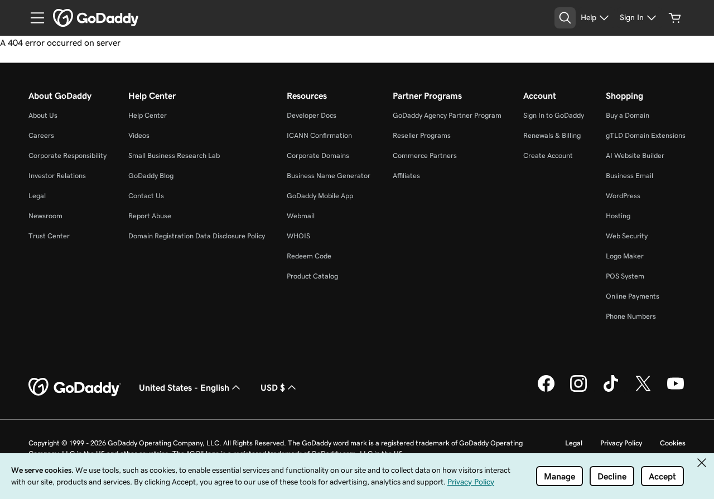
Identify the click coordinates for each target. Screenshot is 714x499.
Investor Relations (57, 175)
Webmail (301, 215)
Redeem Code (309, 256)
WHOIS (298, 235)
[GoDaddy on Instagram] (578, 390)
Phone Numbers (631, 316)
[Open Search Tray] (565, 17)
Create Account (548, 155)
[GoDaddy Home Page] (74, 387)
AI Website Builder (635, 155)
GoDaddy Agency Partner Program (447, 115)
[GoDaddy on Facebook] (546, 390)
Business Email (629, 175)
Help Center (147, 115)
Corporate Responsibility (67, 155)
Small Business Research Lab (174, 155)
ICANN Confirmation (319, 135)
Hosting (618, 215)
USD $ (272, 387)
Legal (37, 195)
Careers (41, 135)
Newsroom (45, 215)
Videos (138, 135)
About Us (42, 115)
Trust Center (49, 235)
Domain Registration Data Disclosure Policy (196, 235)
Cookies (673, 443)
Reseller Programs (422, 135)
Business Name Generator (328, 175)
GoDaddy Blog (150, 175)
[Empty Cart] (675, 18)
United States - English (184, 387)
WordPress (623, 195)
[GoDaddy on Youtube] (675, 390)
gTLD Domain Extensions (646, 135)
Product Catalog (312, 276)
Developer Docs (311, 115)
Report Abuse (149, 215)
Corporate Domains (318, 155)
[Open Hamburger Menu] (32, 17)
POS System (625, 276)
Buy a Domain (627, 115)
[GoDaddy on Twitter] (643, 390)
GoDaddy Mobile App (320, 195)
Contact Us (146, 195)
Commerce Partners (425, 155)
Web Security (627, 235)
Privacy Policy (621, 443)
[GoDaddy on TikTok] (611, 390)
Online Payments (632, 296)
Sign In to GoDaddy (553, 115)
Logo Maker (625, 256)
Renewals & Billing (552, 135)
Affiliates (406, 175)
